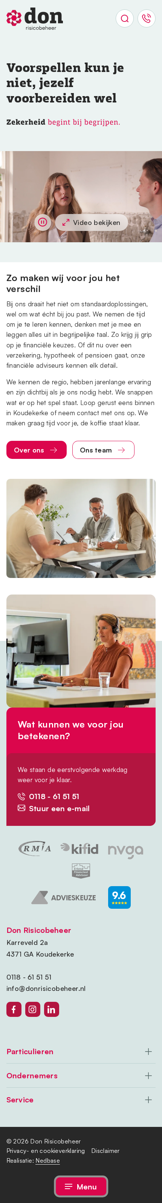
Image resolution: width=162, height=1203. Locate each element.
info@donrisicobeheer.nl (46, 988)
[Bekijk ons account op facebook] (13, 1009)
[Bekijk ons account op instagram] (32, 1009)
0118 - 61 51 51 (29, 977)
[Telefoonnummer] (147, 18)
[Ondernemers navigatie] (81, 1076)
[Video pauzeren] (42, 222)
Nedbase (47, 1160)
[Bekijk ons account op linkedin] (51, 1009)
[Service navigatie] (81, 1100)
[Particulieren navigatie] (81, 1051)
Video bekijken (97, 222)
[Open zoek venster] (125, 18)
